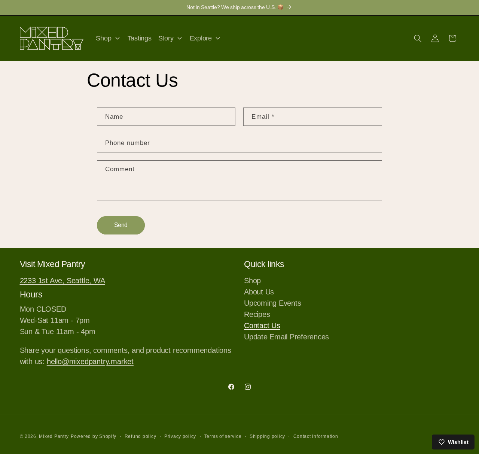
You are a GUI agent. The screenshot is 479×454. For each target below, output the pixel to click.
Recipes (257, 314)
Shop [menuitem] (103, 38)
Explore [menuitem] (201, 38)
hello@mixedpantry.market (90, 361)
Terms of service (223, 436)
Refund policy (140, 436)
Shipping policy (267, 436)
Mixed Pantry (54, 436)
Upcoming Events (272, 303)
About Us (259, 292)
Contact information (315, 436)
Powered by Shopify (93, 436)
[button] (417, 38)
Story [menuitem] (166, 38)
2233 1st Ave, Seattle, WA (62, 280)
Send (121, 225)
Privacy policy (180, 436)
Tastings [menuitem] (140, 38)
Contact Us (262, 325)
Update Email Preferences (286, 337)
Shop (252, 281)
